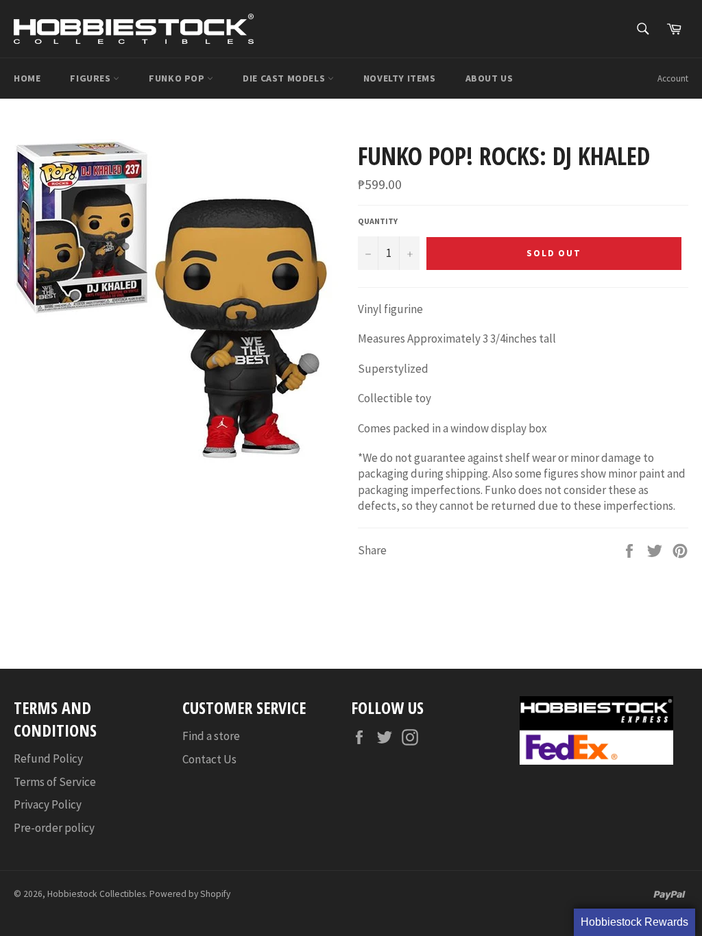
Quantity (378, 221)
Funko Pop (178, 78)
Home (27, 78)
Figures (91, 78)
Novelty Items (399, 78)
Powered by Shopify (189, 894)
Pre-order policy (54, 827)
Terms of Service (55, 781)
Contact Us (209, 759)
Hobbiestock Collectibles (96, 894)
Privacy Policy (48, 804)
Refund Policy (48, 758)
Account (672, 78)
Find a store (211, 735)
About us (489, 78)
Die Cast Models (285, 78)
